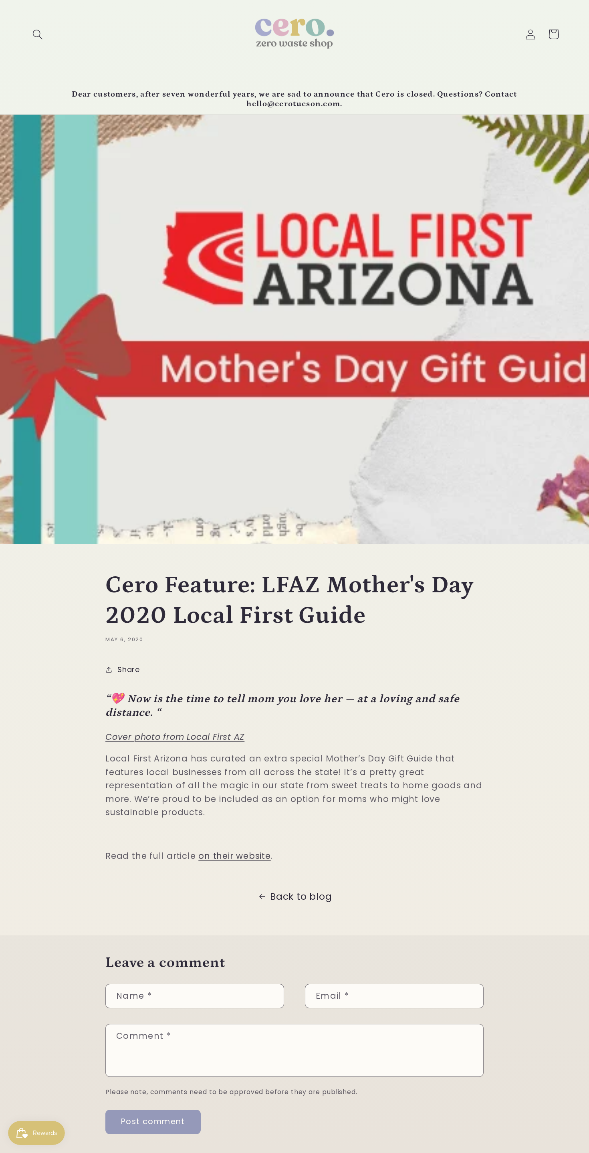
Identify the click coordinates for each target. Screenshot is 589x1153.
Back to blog (301, 896)
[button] (37, 34)
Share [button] (128, 669)
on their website (234, 856)
